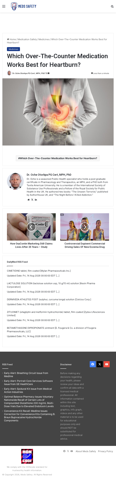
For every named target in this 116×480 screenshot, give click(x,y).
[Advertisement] (58, 22)
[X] (32, 200)
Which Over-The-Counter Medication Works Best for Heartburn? (58, 158)
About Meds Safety (86, 451)
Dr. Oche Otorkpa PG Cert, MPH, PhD (28, 73)
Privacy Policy (105, 451)
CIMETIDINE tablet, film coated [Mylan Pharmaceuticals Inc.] (39, 270)
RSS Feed (7, 364)
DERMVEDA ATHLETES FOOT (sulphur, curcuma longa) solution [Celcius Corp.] (49, 299)
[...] (57, 275)
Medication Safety (27, 39)
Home (12, 39)
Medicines (44, 39)
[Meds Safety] (23, 6)
